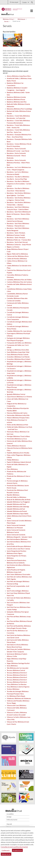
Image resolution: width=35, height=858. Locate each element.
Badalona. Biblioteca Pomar (16, 99)
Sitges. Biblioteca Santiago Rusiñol (18, 663)
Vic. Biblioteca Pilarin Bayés (16, 696)
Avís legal (9, 817)
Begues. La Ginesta (13, 247)
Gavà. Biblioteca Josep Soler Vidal (18, 352)
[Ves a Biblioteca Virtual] (11, 8)
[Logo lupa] (31, 2)
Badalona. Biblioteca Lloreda (16, 97)
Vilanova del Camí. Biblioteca (16, 705)
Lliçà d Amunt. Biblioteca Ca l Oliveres (19, 396)
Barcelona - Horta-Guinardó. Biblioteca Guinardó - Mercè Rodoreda (16, 155)
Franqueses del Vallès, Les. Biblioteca (19, 343)
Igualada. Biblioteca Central (16, 394)
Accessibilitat (10, 814)
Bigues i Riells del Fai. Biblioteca (17, 254)
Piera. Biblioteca (12, 469)
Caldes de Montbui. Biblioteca (17, 258)
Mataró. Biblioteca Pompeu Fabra (18, 418)
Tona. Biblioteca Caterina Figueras (18, 687)
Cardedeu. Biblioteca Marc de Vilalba (19, 279)
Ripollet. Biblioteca (13, 495)
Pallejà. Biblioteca (13, 460)
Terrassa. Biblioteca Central (16, 670)
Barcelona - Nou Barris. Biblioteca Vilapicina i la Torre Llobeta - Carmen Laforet (19, 183)
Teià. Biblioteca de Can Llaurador (17, 668)
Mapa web (9, 824)
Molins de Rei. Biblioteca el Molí (17, 425)
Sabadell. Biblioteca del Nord (16, 504)
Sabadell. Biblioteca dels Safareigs (18, 506)
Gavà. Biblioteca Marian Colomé (17, 354)
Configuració (6, 850)
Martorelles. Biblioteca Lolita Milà (18, 415)
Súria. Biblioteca (12, 666)
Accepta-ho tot (17, 850)
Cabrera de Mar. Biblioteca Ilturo (18, 256)
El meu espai (14, 2)
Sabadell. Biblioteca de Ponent (17, 511)
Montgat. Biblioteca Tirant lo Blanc (18, 436)
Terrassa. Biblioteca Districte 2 (17, 673)
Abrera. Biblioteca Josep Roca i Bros (19, 76)
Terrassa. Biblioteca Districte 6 (17, 682)
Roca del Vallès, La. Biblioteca (16, 497)
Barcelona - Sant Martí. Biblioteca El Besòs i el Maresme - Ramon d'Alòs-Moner (19, 214)
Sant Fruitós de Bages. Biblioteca (17, 591)
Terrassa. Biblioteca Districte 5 (17, 680)
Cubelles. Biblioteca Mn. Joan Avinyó (19, 331)
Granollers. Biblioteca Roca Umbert (18, 359)
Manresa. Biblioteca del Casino (17, 413)
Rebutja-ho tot (6, 854)
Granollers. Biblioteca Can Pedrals (18, 357)
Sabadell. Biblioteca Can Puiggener (18, 502)
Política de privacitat (12, 819)
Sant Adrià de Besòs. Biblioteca (17, 539)
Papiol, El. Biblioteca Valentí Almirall (19, 462)
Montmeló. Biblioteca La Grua (17, 439)
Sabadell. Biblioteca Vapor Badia (17, 513)
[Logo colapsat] (32, 10)
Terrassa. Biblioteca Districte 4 (17, 677)
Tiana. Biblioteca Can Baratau (16, 684)
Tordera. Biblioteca (13, 689)
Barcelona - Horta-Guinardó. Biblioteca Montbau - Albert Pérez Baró (18, 162)
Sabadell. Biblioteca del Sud (16, 509)
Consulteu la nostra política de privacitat (14, 847)
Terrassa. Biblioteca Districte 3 (17, 675)
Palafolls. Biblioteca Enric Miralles (18, 453)
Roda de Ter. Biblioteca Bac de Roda (18, 499)
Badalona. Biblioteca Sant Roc (17, 102)
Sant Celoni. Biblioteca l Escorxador (18, 574)
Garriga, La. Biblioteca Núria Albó (18, 350)
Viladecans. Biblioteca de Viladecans (19, 698)
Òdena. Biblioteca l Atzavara (16, 446)
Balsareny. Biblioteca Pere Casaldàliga (19, 109)
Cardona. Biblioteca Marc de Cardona (19, 282)
